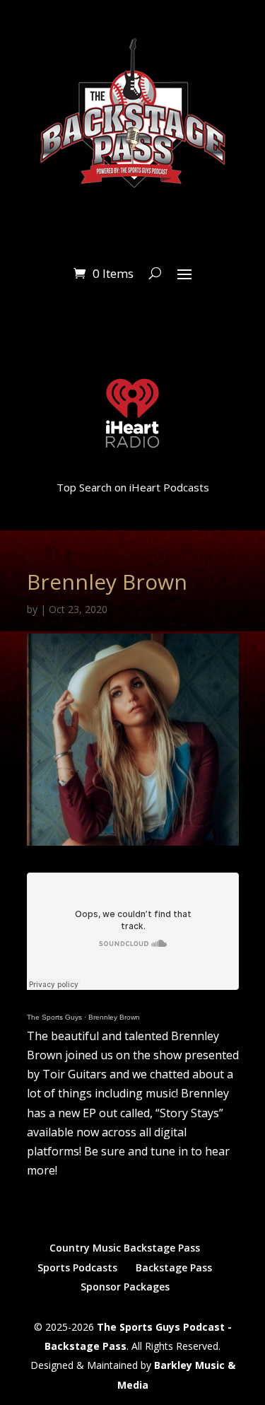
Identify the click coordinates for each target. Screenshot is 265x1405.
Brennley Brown (114, 1017)
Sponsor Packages (125, 1286)
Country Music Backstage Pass (124, 1247)
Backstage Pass (174, 1267)
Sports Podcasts (77, 1267)
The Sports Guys (54, 1017)
